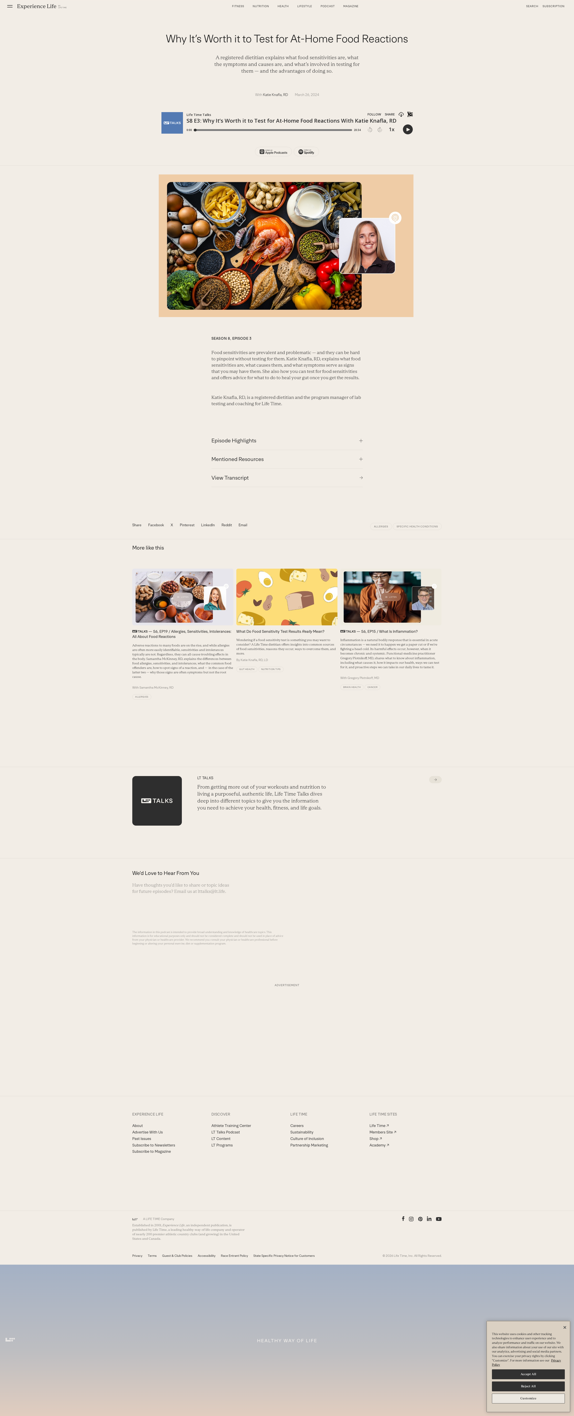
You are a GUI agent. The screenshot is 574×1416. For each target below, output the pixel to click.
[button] (10, 6)
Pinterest (187, 525)
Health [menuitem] (283, 6)
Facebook (156, 525)
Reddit (227, 525)
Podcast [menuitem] (328, 6)
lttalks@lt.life (211, 891)
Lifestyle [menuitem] (304, 6)
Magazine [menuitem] (351, 6)
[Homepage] (42, 6)
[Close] (565, 1327)
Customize (528, 1398)
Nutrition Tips (271, 669)
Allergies (381, 526)
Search (532, 6)
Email (243, 525)
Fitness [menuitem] (238, 6)
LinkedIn (208, 525)
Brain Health (352, 687)
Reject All (528, 1386)
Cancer (372, 687)
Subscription (554, 6)
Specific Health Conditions (417, 526)
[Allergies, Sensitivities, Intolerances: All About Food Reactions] (182, 629)
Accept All (528, 1374)
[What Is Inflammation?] (390, 624)
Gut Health (246, 669)
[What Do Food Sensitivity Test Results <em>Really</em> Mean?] (286, 615)
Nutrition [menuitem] (261, 6)
